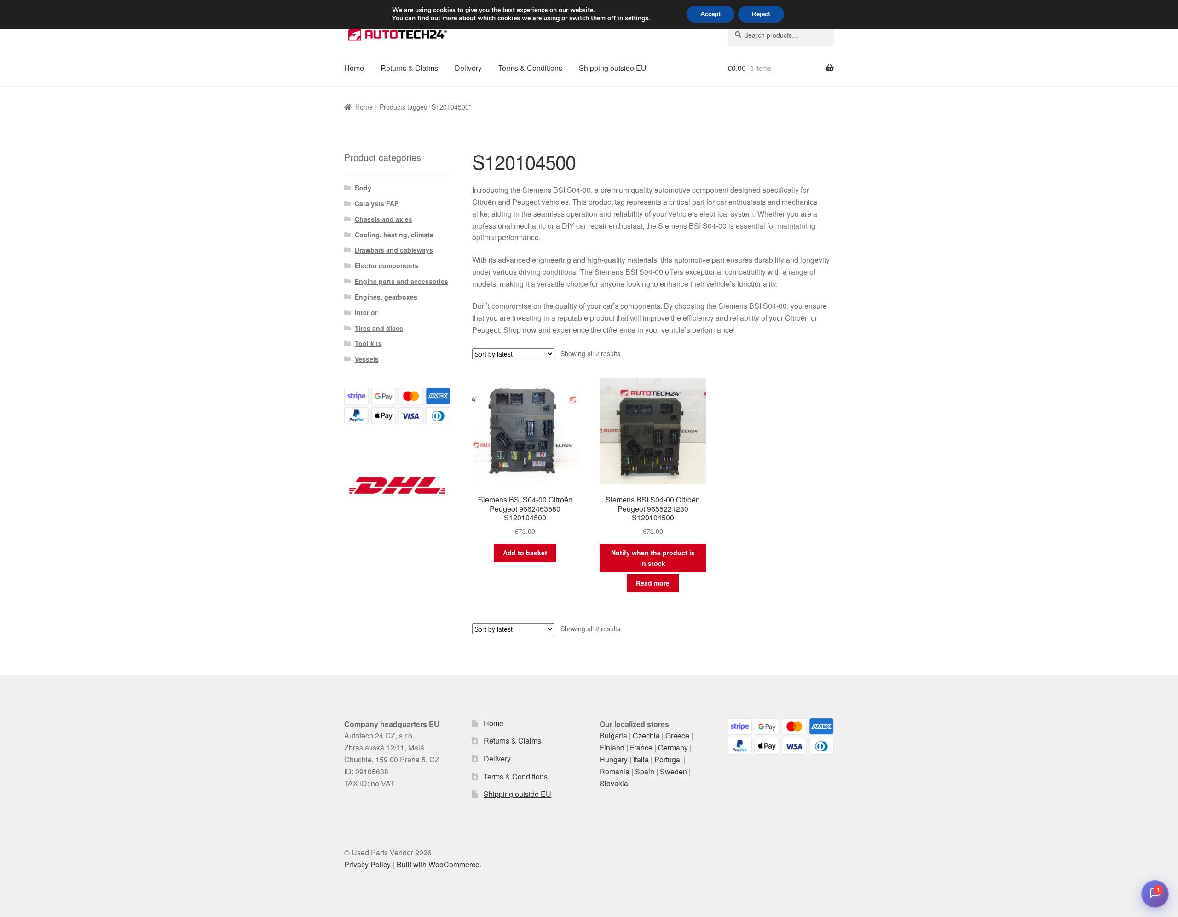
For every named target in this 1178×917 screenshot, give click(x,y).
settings (636, 18)
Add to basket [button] (525, 552)
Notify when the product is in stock (653, 558)
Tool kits (368, 343)
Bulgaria (613, 735)
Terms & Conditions (530, 68)
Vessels (367, 358)
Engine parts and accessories (401, 281)
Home (354, 68)
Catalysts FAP (376, 203)
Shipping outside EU (613, 68)
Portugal (668, 759)
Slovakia (614, 783)
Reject (761, 14)
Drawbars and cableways (394, 249)
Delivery (468, 68)
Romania (614, 771)
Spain (644, 771)
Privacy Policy (367, 864)
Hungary (614, 759)
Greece (677, 735)
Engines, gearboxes (386, 296)
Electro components (386, 265)
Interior (366, 312)
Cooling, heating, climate (394, 234)
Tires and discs (379, 328)
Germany (673, 747)
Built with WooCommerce (438, 864)
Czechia (646, 735)
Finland (612, 747)
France (641, 747)
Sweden (673, 771)
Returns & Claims (409, 68)
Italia (641, 759)
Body (363, 187)
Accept (710, 14)
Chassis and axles (383, 219)
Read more (653, 583)
